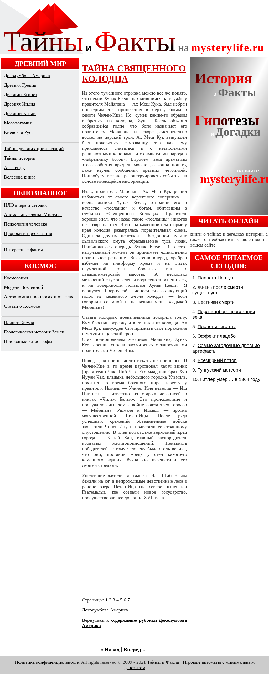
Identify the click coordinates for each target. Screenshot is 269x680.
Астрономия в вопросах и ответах (38, 296)
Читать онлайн (228, 221)
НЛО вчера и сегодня (25, 205)
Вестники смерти (216, 302)
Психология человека (25, 224)
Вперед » (134, 649)
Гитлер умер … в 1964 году (230, 379)
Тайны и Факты (163, 662)
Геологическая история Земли (34, 331)
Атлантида (14, 167)
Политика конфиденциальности (47, 662)
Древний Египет (20, 94)
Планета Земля (19, 322)
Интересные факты (23, 249)
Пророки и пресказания (28, 233)
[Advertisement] (134, 549)
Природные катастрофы (28, 341)
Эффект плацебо (217, 336)
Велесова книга (19, 177)
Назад (112, 649)
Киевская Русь (18, 132)
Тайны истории (19, 158)
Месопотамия (18, 122)
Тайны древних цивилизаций (34, 148)
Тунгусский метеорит (220, 370)
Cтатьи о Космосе (22, 306)
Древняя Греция (20, 85)
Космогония (16, 277)
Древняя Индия (19, 104)
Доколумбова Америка (27, 75)
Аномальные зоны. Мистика (33, 214)
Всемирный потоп (217, 360)
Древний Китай (20, 113)
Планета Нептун (215, 277)
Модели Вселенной (23, 287)
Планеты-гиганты (217, 326)
